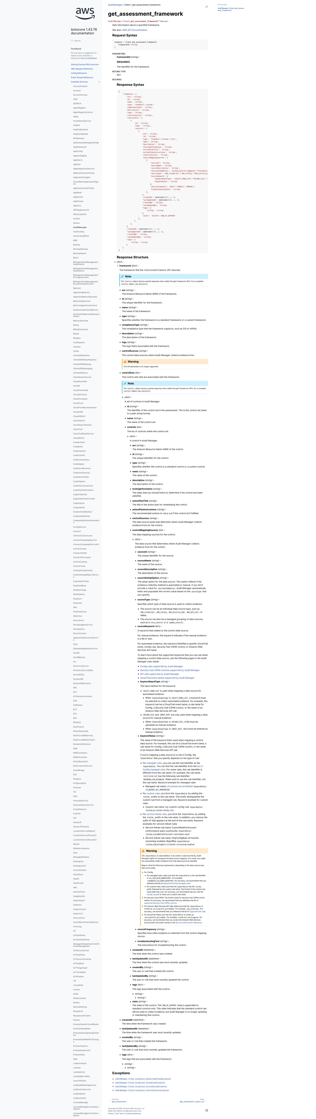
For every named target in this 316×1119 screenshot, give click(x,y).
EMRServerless (80, 757)
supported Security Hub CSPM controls (160, 903)
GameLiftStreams (81, 826)
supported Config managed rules (176, 883)
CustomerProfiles (81, 581)
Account (77, 90)
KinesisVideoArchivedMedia (86, 1024)
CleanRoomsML (80, 381)
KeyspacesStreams (81, 1015)
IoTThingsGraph (80, 968)
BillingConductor (80, 329)
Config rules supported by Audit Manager (161, 666)
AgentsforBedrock (81, 292)
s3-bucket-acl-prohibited (180, 786)
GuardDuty (78, 874)
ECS (75, 709)
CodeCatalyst (79, 451)
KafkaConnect (79, 998)
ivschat (76, 989)
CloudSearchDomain (82, 425)
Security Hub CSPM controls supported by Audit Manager (170, 670)
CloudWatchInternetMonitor (86, 922)
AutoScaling (78, 231)
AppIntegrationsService (83, 168)
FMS (75, 796)
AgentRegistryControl (83, 112)
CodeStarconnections (83, 486)
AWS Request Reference (82, 69)
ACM (75, 99)
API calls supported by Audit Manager (159, 674)
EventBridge (78, 770)
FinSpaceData (79, 783)
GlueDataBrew (79, 585)
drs (74, 661)
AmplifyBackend (80, 129)
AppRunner (78, 197)
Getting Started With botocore (85, 64)
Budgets (77, 338)
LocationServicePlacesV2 (84, 835)
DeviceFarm (78, 620)
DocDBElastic (79, 657)
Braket (76, 334)
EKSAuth (77, 722)
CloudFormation (80, 399)
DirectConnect (79, 633)
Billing (76, 325)
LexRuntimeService (82, 1089)
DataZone (77, 603)
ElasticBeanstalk (80, 731)
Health (76, 879)
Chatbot (77, 347)
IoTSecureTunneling (82, 959)
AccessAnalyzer (80, 86)
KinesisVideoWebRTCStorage (86, 1040)
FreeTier (77, 813)
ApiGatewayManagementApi (86, 142)
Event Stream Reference (82, 77)
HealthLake (78, 883)
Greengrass (78, 861)
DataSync (77, 599)
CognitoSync (79, 503)
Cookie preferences (133, 1113)
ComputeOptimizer (81, 516)
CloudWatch (78, 438)
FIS (74, 792)
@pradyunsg (131, 1111)
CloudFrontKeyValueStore (85, 407)
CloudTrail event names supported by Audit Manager (167, 678)
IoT (74, 931)
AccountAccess (80, 95)
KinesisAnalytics (80, 1046)
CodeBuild (78, 446)
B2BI (75, 240)
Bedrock (77, 288)
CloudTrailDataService (83, 433)
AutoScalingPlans (81, 236)
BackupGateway (80, 249)
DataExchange (79, 590)
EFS (75, 714)
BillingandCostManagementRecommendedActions (85, 282)
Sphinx (119, 1111)
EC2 (75, 692)
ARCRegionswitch (81, 210)
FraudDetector (80, 809)
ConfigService (79, 527)
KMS (75, 1059)
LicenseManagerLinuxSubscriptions (86, 1108)
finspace (77, 779)
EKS (75, 718)
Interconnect (79, 918)
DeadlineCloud (80, 611)
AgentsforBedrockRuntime (85, 297)
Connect (77, 531)
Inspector (77, 905)
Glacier (76, 844)
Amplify (76, 125)
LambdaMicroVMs (81, 1076)
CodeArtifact (79, 442)
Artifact (76, 218)
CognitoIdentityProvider (84, 499)
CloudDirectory (80, 394)
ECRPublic (78, 705)
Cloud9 (76, 386)
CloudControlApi (80, 390)
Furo (139, 1111)
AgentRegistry (79, 108)
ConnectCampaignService (85, 540)
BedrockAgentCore (81, 301)
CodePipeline (79, 481)
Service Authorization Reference (189, 923)
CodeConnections (81, 460)
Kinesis (76, 1020)
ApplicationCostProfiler (83, 188)
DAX (75, 607)
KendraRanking (80, 1007)
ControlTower (79, 566)
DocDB (76, 653)
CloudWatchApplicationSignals (85, 183)
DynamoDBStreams (82, 683)
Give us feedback (89, 58)
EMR (75, 748)
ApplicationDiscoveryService (85, 639)
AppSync (77, 205)
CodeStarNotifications (83, 490)
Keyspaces (78, 1011)
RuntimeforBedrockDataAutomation (86, 315)
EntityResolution (80, 761)
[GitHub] (207, 1111)
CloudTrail (77, 429)
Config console (153, 894)
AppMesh (77, 192)
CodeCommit (79, 455)
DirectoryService (81, 666)
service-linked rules (157, 814)
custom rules (153, 793)
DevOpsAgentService (83, 625)
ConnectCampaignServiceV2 (86, 544)
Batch (76, 257)
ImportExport (79, 900)
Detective (77, 616)
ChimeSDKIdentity (81, 355)
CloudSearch (79, 420)
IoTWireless (78, 976)
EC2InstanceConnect (82, 696)
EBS (75, 688)
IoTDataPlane (79, 935)
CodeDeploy (78, 464)
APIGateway (78, 138)
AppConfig (78, 151)
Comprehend (79, 507)
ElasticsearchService (82, 766)
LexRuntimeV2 (79, 1098)
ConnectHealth (80, 553)
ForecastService (80, 800)
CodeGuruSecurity (81, 472)
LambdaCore (79, 1072)
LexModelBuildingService (84, 1085)
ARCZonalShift (79, 214)
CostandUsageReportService (86, 576)
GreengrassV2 (79, 866)
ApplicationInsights (81, 177)
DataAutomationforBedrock (85, 310)
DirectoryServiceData (83, 670)
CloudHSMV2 (79, 416)
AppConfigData (80, 156)
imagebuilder (79, 896)
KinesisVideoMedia (81, 1028)
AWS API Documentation (134, 30)
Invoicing (77, 926)
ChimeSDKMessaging (82, 368)
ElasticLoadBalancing (83, 735)
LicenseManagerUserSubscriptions (86, 1114)
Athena (76, 223)
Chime (76, 351)
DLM (75, 644)
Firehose (77, 787)
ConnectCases (79, 549)
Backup (76, 245)
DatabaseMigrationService (85, 648)
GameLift (77, 822)
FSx (75, 818)
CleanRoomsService (82, 377)
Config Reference (79, 73)
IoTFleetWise (79, 955)
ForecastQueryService (83, 805)
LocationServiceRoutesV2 (85, 840)
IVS (74, 981)
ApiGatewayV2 (80, 147)
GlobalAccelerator (81, 848)
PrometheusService (82, 121)
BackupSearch (79, 253)
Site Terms (120, 1113)
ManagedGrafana (81, 857)
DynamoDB (78, 679)
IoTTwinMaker (79, 972)
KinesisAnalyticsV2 (81, 1050)
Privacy (111, 1113)
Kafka (75, 994)
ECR (75, 701)
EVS (75, 774)
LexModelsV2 (79, 1094)
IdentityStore (79, 892)
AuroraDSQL (78, 674)
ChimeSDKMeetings (82, 364)
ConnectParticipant (82, 557)
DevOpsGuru (79, 629)
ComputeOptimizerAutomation (86, 521)
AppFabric (77, 160)
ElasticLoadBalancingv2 (84, 740)
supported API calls (197, 911)
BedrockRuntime (80, 321)
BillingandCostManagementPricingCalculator (85, 276)
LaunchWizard (79, 1081)
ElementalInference (82, 744)
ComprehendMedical (82, 512)
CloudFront (78, 403)
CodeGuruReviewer (82, 468)
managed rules (154, 763)
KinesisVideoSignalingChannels (86, 1034)
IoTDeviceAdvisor (81, 950)
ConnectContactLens (82, 535)
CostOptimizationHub (83, 570)
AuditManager (80, 227)
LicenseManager (80, 1102)
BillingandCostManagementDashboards (85, 263)
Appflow (77, 164)
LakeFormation (80, 1063)
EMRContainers (80, 753)
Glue (75, 853)
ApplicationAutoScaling (83, 173)
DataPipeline (79, 594)
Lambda (77, 1068)
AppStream (78, 201)
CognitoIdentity (80, 494)
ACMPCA (77, 103)
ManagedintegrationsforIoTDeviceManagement (86, 945)
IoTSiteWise (78, 963)
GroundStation (79, 870)
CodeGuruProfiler (81, 477)
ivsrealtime (78, 985)
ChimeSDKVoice (80, 373)
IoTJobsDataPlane (81, 939)
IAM (75, 887)
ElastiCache (78, 727)
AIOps (76, 116)
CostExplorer (79, 342)
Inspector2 (78, 913)
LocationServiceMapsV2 (84, 831)
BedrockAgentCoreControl (85, 305)
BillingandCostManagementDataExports (85, 269)
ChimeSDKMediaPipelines (85, 360)
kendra (76, 1002)
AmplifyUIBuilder (80, 134)
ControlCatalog (80, 562)
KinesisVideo (79, 1054)
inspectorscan (79, 909)
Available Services (79, 82)
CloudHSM (78, 412)
